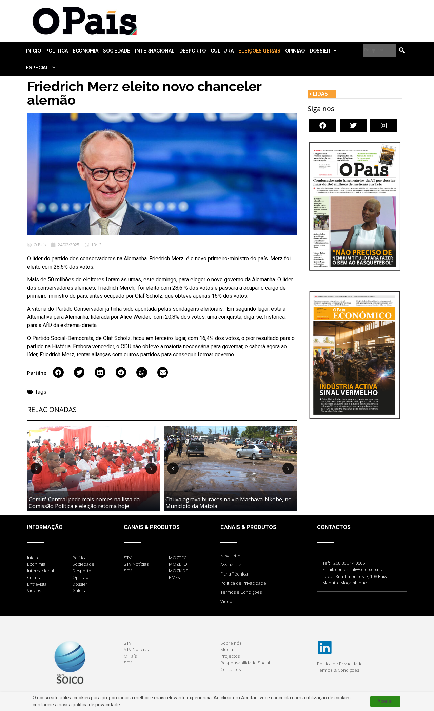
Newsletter (231, 555)
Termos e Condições (241, 592)
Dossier (320, 51)
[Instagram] (383, 125)
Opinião (295, 51)
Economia (85, 51)
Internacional (155, 51)
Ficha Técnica (234, 574)
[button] (58, 372)
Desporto (192, 51)
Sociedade (116, 51)
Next (151, 468)
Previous (36, 468)
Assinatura (230, 565)
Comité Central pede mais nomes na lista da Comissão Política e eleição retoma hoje (84, 502)
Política (56, 51)
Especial (37, 67)
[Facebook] (322, 125)
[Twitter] (353, 125)
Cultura (222, 51)
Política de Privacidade (243, 583)
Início (33, 51)
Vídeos (227, 601)
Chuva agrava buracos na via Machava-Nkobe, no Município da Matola (228, 502)
